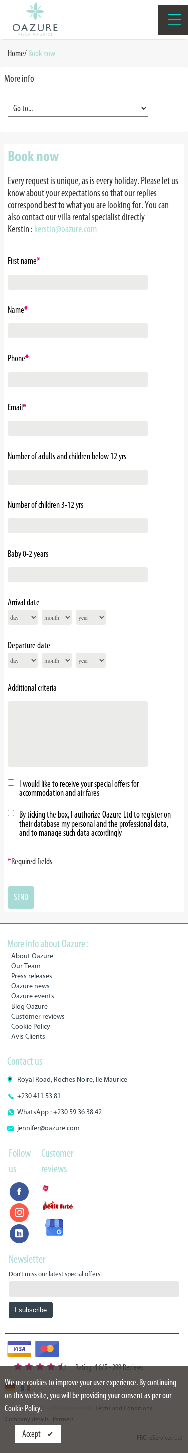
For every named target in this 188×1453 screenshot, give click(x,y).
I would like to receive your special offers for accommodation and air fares (79, 788)
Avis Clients (28, 1036)
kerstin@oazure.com (65, 229)
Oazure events (32, 996)
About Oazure (32, 956)
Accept (32, 1433)
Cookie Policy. (23, 1408)
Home (16, 53)
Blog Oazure (29, 1006)
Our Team (26, 966)
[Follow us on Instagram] (19, 1212)
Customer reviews (38, 1016)
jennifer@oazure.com (48, 1128)
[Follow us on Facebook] (19, 1191)
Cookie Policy (30, 1026)
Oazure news (30, 986)
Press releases (31, 976)
